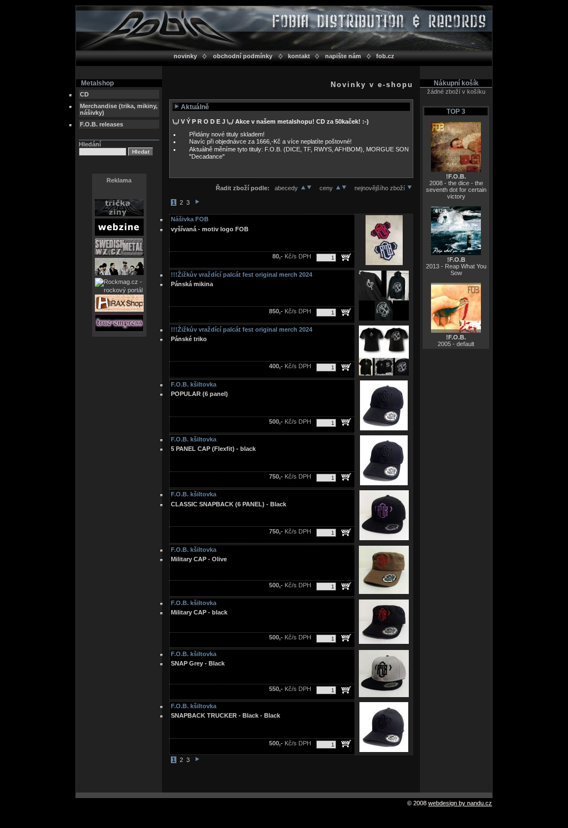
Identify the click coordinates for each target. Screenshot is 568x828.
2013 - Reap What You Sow (456, 266)
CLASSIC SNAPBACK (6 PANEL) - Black (228, 504)
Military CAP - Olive (199, 559)
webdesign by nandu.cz (460, 803)
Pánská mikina (192, 284)
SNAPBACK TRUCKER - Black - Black (225, 715)
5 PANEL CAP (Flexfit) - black (213, 448)
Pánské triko (189, 339)
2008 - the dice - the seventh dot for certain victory (456, 186)
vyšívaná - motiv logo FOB (209, 229)
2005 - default (456, 340)
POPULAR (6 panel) (199, 393)
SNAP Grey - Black (198, 663)
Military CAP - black (199, 612)
